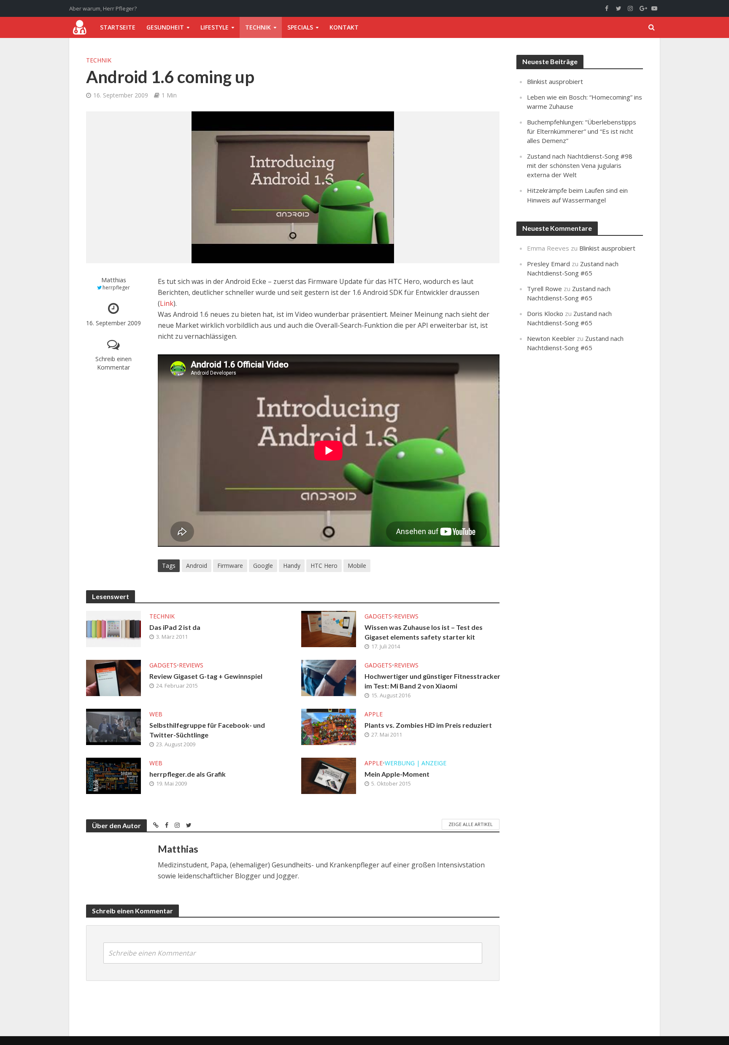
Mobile (357, 566)
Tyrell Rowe (544, 288)
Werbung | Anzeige (415, 763)
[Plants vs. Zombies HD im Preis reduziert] (328, 726)
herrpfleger (116, 287)
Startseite (117, 27)
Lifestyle (214, 27)
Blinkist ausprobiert (555, 81)
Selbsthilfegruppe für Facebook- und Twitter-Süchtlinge (207, 730)
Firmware (230, 566)
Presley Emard (548, 263)
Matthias (113, 280)
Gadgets (378, 616)
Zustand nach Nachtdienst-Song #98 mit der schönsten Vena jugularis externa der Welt (579, 165)
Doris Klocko (545, 313)
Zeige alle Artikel (470, 824)
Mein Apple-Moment (396, 774)
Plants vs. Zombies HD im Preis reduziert (428, 725)
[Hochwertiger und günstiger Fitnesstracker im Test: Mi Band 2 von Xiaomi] (328, 677)
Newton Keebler (551, 338)
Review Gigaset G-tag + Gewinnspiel (205, 676)
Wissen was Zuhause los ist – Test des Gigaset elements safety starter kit (423, 632)
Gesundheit (165, 27)
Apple (373, 714)
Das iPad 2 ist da (174, 627)
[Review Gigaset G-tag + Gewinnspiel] (113, 677)
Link (166, 303)
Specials (300, 27)
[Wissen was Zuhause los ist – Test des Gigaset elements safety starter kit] (328, 628)
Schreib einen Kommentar (113, 363)
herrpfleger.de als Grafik (187, 774)
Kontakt (344, 27)
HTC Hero (324, 566)
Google (263, 566)
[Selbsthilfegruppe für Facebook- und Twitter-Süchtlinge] (113, 726)
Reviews (406, 616)
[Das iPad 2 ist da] (113, 628)
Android (196, 566)
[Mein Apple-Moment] (328, 775)
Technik (258, 27)
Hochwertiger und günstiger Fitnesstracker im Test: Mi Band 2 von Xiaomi (432, 681)
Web (155, 714)
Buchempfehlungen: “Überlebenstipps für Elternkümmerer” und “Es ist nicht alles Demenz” (581, 131)
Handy (291, 566)
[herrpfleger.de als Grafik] (113, 775)
